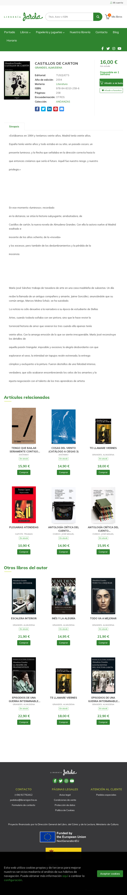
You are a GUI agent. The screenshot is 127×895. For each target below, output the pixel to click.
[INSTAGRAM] (113, 48)
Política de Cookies (65, 810)
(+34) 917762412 (23, 794)
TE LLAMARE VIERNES (103, 448)
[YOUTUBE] (119, 48)
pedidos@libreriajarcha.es (23, 800)
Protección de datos (65, 805)
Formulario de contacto (23, 805)
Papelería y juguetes (49, 32)
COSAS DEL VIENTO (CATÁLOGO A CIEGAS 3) (63, 449)
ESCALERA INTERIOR (24, 618)
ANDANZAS (63, 101)
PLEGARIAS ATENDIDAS (24, 527)
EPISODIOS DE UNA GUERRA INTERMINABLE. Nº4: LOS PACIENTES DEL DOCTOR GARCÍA (103, 699)
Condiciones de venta (65, 800)
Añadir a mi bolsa (113, 83)
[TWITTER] (108, 48)
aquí (65, 876)
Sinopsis (14, 126)
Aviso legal (65, 794)
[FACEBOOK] (102, 48)
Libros (24, 32)
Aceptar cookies (110, 873)
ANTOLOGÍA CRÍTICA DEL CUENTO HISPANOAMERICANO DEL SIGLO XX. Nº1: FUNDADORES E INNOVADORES (103, 529)
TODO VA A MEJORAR (103, 618)
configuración (13, 880)
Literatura (61, 84)
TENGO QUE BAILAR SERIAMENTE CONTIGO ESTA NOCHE (24, 449)
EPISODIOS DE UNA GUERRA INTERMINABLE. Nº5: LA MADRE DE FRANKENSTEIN (24, 699)
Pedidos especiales (106, 794)
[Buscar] (97, 17)
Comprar (23, 472)
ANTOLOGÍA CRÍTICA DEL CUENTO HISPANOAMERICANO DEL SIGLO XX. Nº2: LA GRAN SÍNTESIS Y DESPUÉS (63, 529)
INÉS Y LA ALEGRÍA (63, 618)
